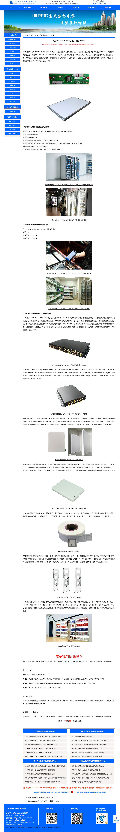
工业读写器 (39, 827)
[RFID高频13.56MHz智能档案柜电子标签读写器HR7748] (69, 409)
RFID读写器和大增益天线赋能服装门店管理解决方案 (87, 756)
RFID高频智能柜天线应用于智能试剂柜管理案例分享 (40, 774)
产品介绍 (60, 7)
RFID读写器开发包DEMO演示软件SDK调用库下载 (86, 782)
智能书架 (38, 327)
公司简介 (27, 7)
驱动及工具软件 (12, 133)
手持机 (12, 51)
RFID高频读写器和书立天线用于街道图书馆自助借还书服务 (89, 744)
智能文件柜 (44, 424)
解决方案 (76, 7)
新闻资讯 (43, 7)
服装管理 (12, 97)
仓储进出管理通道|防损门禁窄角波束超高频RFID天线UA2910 (43, 736)
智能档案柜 (29, 327)
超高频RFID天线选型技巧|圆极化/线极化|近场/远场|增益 (88, 766)
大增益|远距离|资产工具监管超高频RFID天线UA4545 (40, 740)
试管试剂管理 (57, 376)
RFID (35, 61)
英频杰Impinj (24, 827)
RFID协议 (12, 125)
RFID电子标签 (16, 827)
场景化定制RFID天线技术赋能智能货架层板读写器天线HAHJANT (44, 756)
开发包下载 (12, 129)
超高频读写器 (12, 47)
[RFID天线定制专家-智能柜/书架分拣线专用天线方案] (23, 2)
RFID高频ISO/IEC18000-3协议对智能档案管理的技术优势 (89, 740)
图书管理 (33, 470)
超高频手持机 (52, 827)
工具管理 (12, 93)
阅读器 (58, 827)
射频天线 (12, 59)
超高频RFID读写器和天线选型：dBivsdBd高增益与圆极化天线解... (91, 778)
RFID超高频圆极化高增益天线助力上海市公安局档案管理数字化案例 (45, 766)
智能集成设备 (12, 40)
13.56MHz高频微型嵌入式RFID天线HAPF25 (38, 752)
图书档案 (12, 85)
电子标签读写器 (56, 318)
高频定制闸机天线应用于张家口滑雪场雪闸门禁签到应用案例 (42, 782)
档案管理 (48, 562)
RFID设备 (45, 827)
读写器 (47, 605)
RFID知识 (12, 121)
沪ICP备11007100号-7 (17, 815)
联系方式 (108, 7)
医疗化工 (12, 73)
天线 (92, 513)
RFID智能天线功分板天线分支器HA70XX (45, 801)
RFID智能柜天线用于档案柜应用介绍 (82, 736)
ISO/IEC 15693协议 (81, 464)
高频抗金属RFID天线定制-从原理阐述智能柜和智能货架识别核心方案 (92, 774)
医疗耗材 (32, 376)
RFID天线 (50, 35)
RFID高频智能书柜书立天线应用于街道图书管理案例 (40, 770)
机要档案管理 (81, 327)
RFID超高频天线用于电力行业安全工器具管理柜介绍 (87, 748)
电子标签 (12, 55)
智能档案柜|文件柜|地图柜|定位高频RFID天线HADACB (41, 744)
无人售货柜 (106, 373)
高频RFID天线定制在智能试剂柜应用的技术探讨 (86, 770)
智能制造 (12, 77)
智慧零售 (12, 89)
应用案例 (12, 111)
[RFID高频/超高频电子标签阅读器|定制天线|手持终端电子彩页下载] (74, 792)
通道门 (12, 63)
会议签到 (63, 562)
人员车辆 (12, 81)
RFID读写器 (31, 827)
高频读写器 (12, 44)
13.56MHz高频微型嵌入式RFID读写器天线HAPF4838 (40, 748)
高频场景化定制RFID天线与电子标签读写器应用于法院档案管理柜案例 (45, 778)
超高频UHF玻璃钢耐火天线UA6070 (43, 797)
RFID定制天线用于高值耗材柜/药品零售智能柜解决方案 (88, 752)
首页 (11, 7)
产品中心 (43, 35)
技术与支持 (92, 7)
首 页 (36, 35)
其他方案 (12, 101)
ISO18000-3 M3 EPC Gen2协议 (40, 318)
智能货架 (32, 602)
